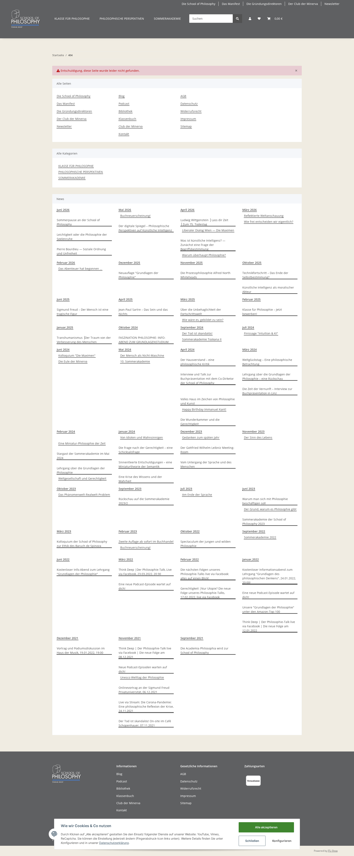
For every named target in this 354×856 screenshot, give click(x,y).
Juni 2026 (63, 210)
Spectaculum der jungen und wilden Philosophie (205, 544)
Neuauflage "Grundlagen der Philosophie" (138, 275)
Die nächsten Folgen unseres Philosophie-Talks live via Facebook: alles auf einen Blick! (204, 574)
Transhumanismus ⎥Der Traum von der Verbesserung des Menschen (84, 340)
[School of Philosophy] (25, 19)
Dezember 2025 (129, 263)
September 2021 (191, 638)
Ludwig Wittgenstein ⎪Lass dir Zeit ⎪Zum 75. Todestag (204, 222)
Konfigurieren (282, 840)
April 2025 (126, 299)
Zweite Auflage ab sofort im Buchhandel (146, 541)
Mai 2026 (125, 210)
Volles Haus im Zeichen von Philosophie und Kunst (207, 401)
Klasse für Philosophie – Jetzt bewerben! (262, 312)
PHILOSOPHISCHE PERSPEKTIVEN (80, 172)
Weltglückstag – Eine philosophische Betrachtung (267, 362)
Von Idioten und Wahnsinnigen (141, 437)
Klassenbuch (127, 119)
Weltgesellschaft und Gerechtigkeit (82, 478)
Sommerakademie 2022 (260, 537)
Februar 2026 (66, 263)
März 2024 (249, 349)
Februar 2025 (251, 299)
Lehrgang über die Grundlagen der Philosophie (81, 470)
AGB (183, 96)
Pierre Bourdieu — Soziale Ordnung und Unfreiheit (81, 251)
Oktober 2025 (251, 263)
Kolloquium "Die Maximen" (76, 355)
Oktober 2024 (128, 327)
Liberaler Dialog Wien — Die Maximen (208, 230)
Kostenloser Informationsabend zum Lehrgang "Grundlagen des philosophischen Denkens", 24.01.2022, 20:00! (269, 576)
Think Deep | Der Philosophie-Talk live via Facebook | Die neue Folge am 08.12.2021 (145, 652)
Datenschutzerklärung (114, 843)
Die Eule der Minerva (72, 361)
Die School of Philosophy (198, 4)
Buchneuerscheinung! (135, 216)
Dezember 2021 (67, 638)
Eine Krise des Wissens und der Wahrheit (140, 479)
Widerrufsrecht (190, 111)
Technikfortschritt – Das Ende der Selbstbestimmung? (265, 275)
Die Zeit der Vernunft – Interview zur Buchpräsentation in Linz (267, 391)
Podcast (124, 104)
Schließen (252, 840)
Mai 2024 (125, 349)
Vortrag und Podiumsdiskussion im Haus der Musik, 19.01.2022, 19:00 (81, 650)
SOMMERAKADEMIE (71, 178)
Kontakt (124, 134)
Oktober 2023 (66, 489)
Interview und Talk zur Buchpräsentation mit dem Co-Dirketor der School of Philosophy (207, 378)
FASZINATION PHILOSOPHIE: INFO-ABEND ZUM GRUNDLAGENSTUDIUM (144, 340)
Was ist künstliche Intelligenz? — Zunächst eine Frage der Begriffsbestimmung (202, 245)
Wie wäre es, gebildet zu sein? (202, 320)
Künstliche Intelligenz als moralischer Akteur (268, 289)
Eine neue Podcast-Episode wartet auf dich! (145, 586)
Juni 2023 (248, 489)
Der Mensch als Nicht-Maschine (142, 355)
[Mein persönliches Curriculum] (259, 18)
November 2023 (253, 431)
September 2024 (191, 327)
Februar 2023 (128, 531)
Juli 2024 (248, 327)
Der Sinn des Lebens (258, 437)
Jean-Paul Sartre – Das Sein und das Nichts (143, 312)
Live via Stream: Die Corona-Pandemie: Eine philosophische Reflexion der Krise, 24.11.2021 (146, 706)
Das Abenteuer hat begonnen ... (80, 269)
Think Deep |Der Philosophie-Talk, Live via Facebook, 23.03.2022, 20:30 (145, 572)
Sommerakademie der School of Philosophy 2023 (264, 521)
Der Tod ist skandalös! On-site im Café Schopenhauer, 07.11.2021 (145, 723)
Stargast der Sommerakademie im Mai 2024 (83, 456)
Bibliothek (125, 111)
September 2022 (253, 531)
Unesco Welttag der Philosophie (142, 677)
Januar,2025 (65, 327)
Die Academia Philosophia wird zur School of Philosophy (204, 650)
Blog (122, 96)
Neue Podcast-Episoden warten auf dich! (143, 669)
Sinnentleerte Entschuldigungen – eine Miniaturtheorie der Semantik (145, 464)
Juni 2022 (63, 559)
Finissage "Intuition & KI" (261, 333)
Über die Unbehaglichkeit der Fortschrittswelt (200, 312)
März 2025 (187, 299)
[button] (249, 18)
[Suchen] (237, 18)
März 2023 (64, 531)
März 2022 (126, 559)
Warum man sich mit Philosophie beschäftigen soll (265, 501)
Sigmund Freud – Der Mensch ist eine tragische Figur (82, 312)
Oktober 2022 (190, 531)
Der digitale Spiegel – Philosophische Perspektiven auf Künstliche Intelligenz (145, 228)
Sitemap (186, 126)
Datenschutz (189, 104)
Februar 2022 (189, 559)
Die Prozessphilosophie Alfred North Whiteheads (205, 275)
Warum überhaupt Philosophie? (204, 255)
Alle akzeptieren (266, 827)
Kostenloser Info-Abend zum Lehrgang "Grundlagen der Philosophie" (83, 572)
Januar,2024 (127, 431)
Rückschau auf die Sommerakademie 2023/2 (144, 501)
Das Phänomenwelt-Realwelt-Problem (84, 495)
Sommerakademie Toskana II (201, 339)
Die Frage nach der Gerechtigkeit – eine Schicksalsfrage (146, 450)
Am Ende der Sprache (197, 495)
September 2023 (130, 489)
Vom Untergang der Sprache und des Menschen (205, 464)
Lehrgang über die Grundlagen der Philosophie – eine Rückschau (266, 376)
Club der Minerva (131, 126)
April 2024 (187, 349)
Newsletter (331, 4)
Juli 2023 (186, 489)
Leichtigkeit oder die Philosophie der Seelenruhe (82, 237)
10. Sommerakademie (135, 361)
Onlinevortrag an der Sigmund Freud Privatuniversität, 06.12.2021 (144, 690)
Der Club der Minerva (303, 4)
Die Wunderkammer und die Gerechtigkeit (200, 422)
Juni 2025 (63, 299)
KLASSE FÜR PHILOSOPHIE (76, 166)
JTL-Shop (333, 851)
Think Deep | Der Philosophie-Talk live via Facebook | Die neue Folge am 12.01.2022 (268, 626)
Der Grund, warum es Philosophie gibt (270, 509)
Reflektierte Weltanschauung (264, 216)
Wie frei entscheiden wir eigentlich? (268, 222)
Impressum (188, 119)
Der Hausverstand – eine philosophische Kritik (197, 362)
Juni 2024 (63, 349)
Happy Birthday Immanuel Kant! (204, 409)
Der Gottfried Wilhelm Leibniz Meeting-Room (207, 450)
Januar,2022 (250, 559)
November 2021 (130, 638)
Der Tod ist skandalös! (197, 333)
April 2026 (187, 210)
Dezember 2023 (191, 431)
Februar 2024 (66, 431)
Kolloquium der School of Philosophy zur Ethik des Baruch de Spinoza (82, 544)
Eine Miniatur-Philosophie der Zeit (82, 443)
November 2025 (191, 263)
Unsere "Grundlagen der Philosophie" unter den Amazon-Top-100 (268, 609)
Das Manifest (231, 4)
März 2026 (249, 210)
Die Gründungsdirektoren (264, 4)
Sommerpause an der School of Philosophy (78, 222)
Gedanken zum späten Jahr (200, 437)
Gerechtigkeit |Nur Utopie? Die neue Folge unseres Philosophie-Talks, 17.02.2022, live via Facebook (205, 593)
